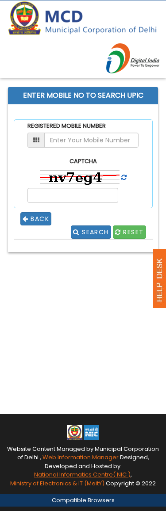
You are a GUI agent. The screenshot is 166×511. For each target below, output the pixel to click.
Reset (132, 232)
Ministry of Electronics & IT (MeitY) (57, 483)
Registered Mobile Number (66, 126)
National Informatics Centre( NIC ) (82, 474)
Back (38, 218)
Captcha (83, 161)
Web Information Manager (80, 457)
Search (94, 232)
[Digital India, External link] (132, 58)
